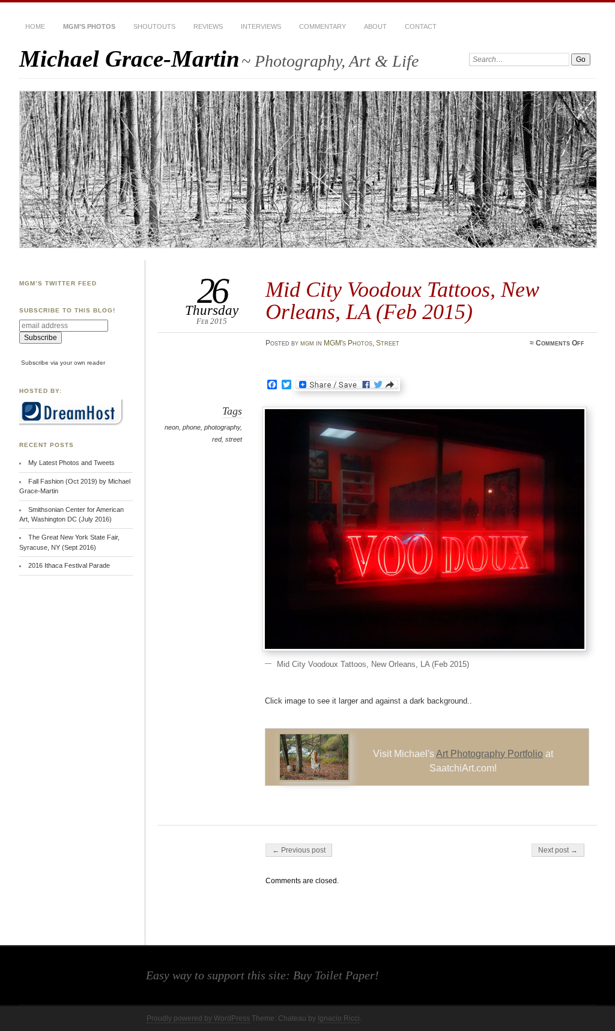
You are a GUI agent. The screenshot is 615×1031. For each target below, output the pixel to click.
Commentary (322, 26)
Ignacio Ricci (339, 1018)
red (217, 439)
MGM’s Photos (89, 26)
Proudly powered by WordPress (198, 1018)
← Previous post (299, 850)
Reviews (208, 26)
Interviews (261, 26)
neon (172, 427)
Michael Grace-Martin (129, 58)
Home (35, 26)
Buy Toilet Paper (334, 975)
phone (192, 427)
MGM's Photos (348, 343)
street (233, 439)
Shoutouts (154, 26)
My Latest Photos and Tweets (71, 462)
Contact (421, 26)
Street (387, 343)
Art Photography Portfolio (489, 754)
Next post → (558, 850)
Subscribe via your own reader (63, 362)
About (375, 26)
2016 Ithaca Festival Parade (69, 565)
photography (222, 427)
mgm (307, 343)
